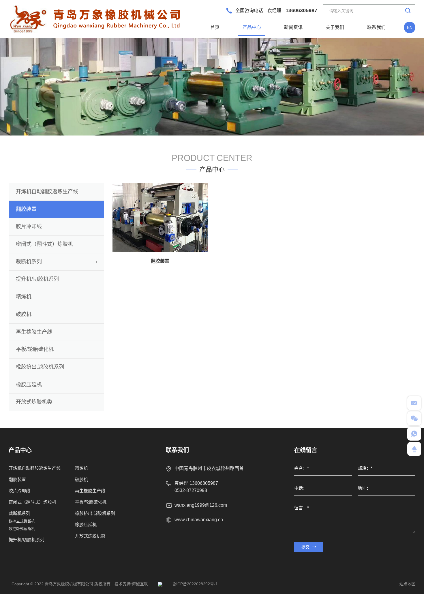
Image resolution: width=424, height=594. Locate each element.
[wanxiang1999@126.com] (414, 403)
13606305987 (301, 10)
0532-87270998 (191, 490)
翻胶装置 (160, 261)
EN (409, 27)
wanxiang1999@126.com (201, 505)
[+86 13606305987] (414, 434)
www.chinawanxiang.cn (199, 519)
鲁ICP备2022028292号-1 (195, 584)
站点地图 (407, 584)
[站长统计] (160, 584)
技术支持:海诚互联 (131, 584)
